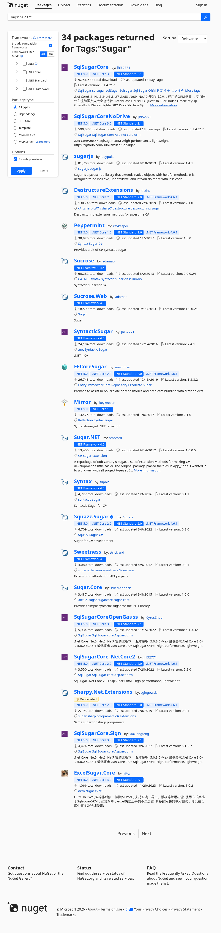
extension (99, 455)
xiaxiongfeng (139, 734)
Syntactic (91, 349)
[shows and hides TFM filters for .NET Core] (16, 72)
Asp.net (120, 134)
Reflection (85, 420)
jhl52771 (123, 67)
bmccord (115, 438)
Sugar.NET (87, 437)
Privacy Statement (185, 909)
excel (99, 791)
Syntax (83, 243)
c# (80, 208)
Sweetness (87, 551)
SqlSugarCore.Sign (97, 733)
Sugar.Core (88, 587)
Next (146, 833)
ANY (51, 54)
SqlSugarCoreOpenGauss (106, 616)
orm (137, 134)
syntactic (107, 279)
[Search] (205, 17)
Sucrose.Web (90, 296)
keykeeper (120, 226)
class (127, 279)
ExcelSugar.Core (94, 772)
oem (81, 791)
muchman (122, 367)
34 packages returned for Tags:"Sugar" (108, 43)
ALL (43, 54)
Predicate (135, 385)
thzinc (145, 190)
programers (105, 716)
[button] (35, 37)
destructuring (141, 208)
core (130, 134)
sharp (91, 716)
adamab (109, 261)
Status (84, 868)
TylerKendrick (120, 588)
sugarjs (83, 155)
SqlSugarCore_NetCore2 (104, 656)
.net (81, 349)
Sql (135, 90)
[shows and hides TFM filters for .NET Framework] (16, 89)
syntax (95, 279)
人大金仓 (177, 90)
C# (100, 243)
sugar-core (121, 600)
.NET (86, 279)
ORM (152, 90)
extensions (128, 716)
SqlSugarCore (91, 66)
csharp (88, 208)
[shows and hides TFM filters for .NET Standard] (16, 80)
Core (110, 134)
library (137, 279)
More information (163, 105)
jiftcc (126, 773)
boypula (107, 156)
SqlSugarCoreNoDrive (102, 116)
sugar (94, 168)
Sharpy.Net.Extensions (103, 691)
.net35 (83, 600)
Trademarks (66, 914)
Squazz (128, 517)
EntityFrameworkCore (94, 385)
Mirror (82, 401)
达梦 (160, 90)
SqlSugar (84, 90)
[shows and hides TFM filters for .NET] (16, 63)
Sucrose (84, 260)
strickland (117, 552)
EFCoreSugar (90, 366)
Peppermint (89, 225)
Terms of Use (111, 909)
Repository (119, 385)
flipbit (104, 482)
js (100, 168)
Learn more (44, 38)
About (93, 909)
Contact (16, 868)
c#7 (96, 208)
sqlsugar (98, 90)
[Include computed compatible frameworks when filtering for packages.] (50, 45)
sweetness (110, 570)
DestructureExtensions (103, 189)
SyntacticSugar (93, 331)
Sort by (169, 37)
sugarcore (105, 600)
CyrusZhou (154, 617)
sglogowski (149, 692)
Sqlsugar (126, 90)
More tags (192, 90)
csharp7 (106, 208)
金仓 (167, 90)
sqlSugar (112, 90)
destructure (121, 208)
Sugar (143, 90)
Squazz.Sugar (91, 516)
